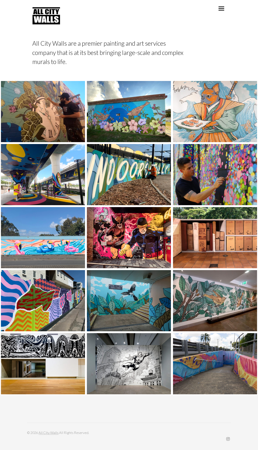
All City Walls (49, 433)
